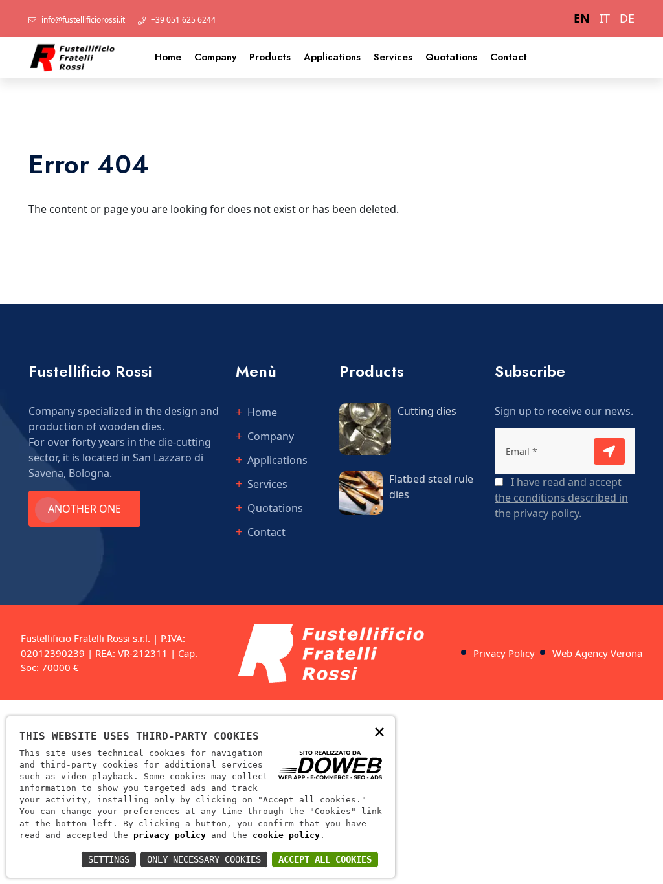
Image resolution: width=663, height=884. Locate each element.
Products (270, 57)
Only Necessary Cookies (204, 859)
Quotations (451, 57)
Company (215, 57)
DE (627, 18)
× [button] (379, 731)
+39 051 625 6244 (183, 19)
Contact (508, 57)
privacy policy (169, 835)
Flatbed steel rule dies (431, 487)
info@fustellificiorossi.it (83, 19)
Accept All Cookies (325, 859)
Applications (332, 57)
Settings (108, 859)
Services (393, 57)
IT (605, 18)
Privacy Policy (504, 652)
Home (168, 57)
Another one (84, 509)
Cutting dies (427, 411)
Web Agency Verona (597, 652)
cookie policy (286, 835)
